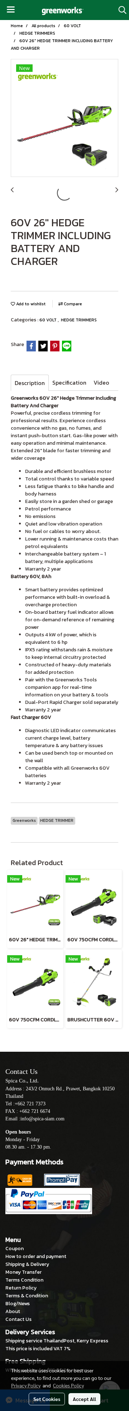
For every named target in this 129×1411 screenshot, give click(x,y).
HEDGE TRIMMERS (79, 320)
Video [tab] (101, 382)
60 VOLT (48, 320)
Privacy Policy (25, 1385)
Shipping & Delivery (27, 1264)
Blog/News (17, 1303)
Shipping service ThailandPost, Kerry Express (56, 1341)
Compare (72, 304)
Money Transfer (23, 1272)
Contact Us (18, 1319)
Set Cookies (46, 1399)
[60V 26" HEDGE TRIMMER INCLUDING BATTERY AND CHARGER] (64, 118)
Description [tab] (30, 383)
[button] (120, 10)
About (12, 1311)
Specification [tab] (69, 382)
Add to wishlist (30, 304)
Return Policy (21, 1288)
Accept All (84, 1399)
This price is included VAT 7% (38, 1348)
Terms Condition (24, 1280)
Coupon (14, 1248)
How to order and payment (35, 1256)
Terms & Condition (26, 1295)
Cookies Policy (68, 1385)
